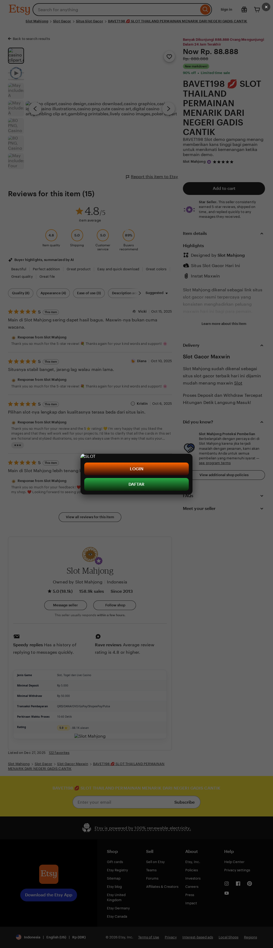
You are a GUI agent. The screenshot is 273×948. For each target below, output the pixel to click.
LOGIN (136, 468)
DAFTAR (136, 484)
